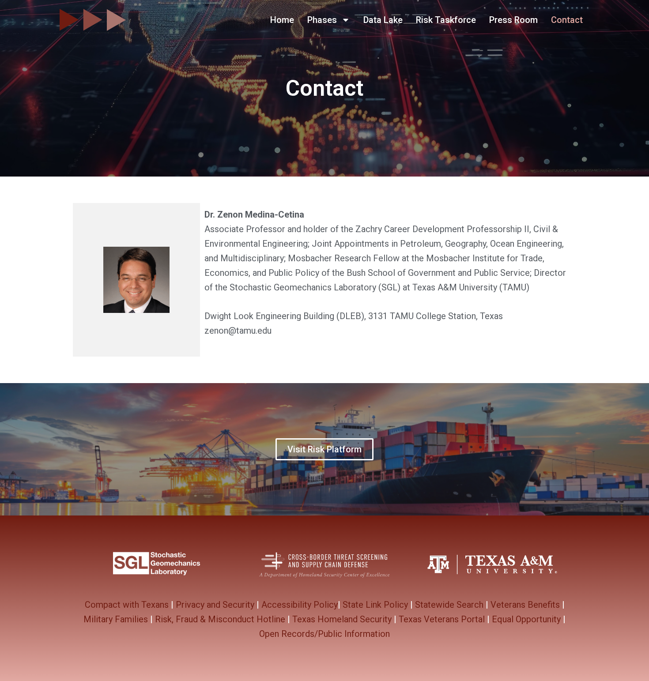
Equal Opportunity (526, 619)
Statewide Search (449, 604)
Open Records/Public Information (324, 633)
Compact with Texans (127, 604)
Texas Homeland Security (342, 619)
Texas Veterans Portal (442, 619)
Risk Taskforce (446, 20)
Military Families (115, 619)
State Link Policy (375, 604)
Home (282, 20)
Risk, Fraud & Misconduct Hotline (220, 619)
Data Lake (383, 20)
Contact (567, 20)
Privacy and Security (215, 604)
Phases (322, 20)
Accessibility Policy (299, 604)
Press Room (513, 20)
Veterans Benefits (525, 604)
